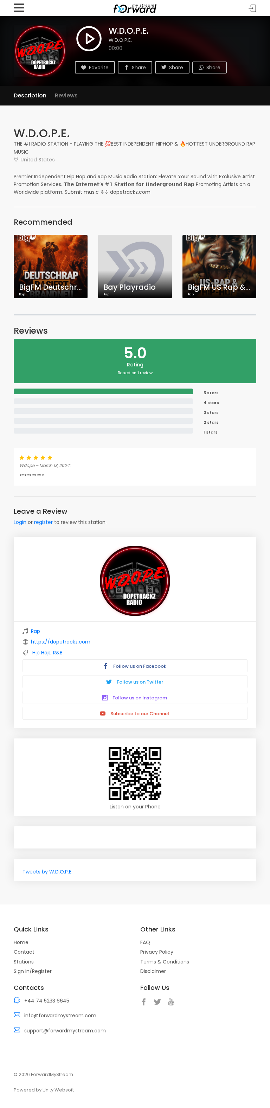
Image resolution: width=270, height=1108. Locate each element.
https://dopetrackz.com (60, 641)
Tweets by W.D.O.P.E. (47, 871)
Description (30, 95)
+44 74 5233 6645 (46, 1000)
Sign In (252, 8)
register (43, 522)
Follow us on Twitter (139, 682)
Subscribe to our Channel (139, 713)
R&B (58, 652)
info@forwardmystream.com (60, 1015)
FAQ (145, 942)
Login (20, 522)
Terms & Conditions (164, 961)
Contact (24, 951)
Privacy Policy (156, 951)
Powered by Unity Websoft (44, 1090)
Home (21, 942)
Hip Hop (41, 652)
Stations (24, 961)
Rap (35, 631)
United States (37, 159)
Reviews (66, 95)
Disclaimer (153, 971)
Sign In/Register (33, 971)
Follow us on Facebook (139, 666)
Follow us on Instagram (139, 697)
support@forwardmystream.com (65, 1030)
